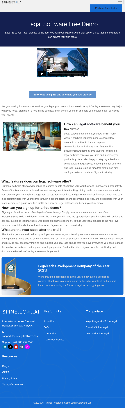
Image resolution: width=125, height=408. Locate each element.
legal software (89, 124)
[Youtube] (16, 346)
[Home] (13, 2)
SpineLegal (70, 402)
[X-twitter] (10, 346)
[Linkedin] (4, 346)
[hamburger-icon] (120, 2)
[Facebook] (21, 346)
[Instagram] (27, 346)
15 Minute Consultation (106, 8)
